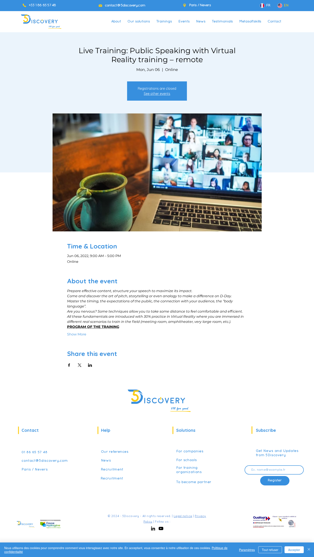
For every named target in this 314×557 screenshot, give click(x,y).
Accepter (294, 550)
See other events (157, 93)
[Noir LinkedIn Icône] (153, 528)
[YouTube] (161, 528)
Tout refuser (270, 550)
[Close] (308, 550)
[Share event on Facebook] (69, 365)
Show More (76, 334)
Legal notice (183, 516)
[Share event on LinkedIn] (90, 365)
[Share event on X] (80, 365)
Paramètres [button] (247, 550)
